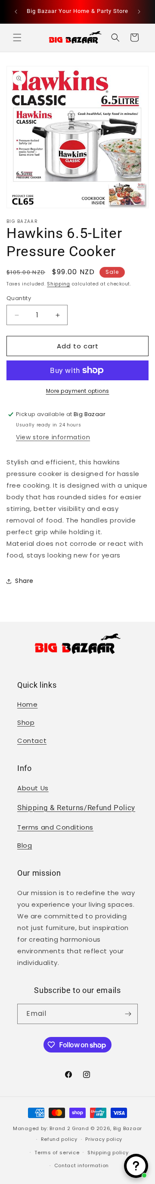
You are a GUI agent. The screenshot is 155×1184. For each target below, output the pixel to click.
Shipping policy (108, 1152)
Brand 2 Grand (69, 1128)
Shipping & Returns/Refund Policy (76, 808)
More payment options (77, 391)
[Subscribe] (127, 1014)
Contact (31, 740)
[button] (17, 37)
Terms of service (56, 1152)
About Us (33, 787)
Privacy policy (103, 1139)
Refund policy (59, 1139)
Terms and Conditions (55, 827)
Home (27, 704)
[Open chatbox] (136, 1166)
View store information (53, 437)
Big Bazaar (127, 1128)
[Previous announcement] (15, 11)
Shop (25, 722)
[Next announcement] (139, 11)
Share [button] (24, 580)
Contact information (81, 1165)
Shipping (58, 284)
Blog (24, 845)
